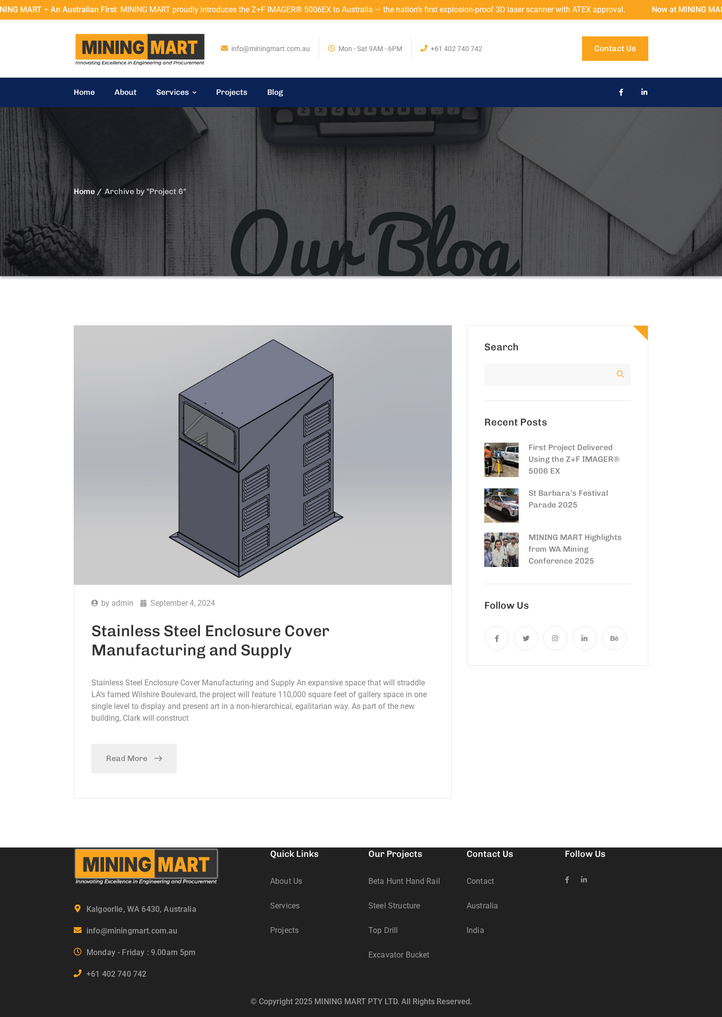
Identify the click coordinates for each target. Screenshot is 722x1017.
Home (84, 191)
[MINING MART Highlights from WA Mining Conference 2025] (501, 550)
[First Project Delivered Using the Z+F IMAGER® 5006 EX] (501, 460)
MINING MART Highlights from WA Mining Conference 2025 (575, 549)
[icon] (621, 92)
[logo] (140, 48)
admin (122, 603)
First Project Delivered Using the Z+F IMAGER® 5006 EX (573, 459)
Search (501, 347)
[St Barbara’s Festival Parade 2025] (501, 505)
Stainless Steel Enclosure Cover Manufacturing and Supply (210, 640)
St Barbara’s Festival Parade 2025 (568, 498)
